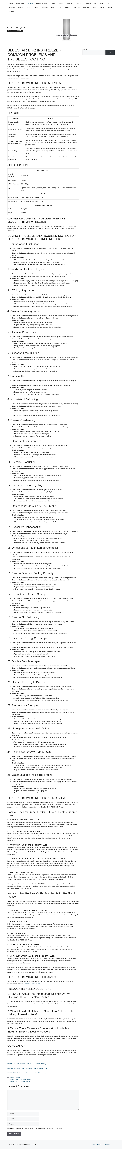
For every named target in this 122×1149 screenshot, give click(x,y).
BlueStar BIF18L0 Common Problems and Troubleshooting (26, 1064)
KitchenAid (45, 7)
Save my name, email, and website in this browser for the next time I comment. (35, 1128)
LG (108, 3)
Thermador (86, 7)
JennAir (35, 7)
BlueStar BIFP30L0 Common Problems (20, 1081)
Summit (102, 7)
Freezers (30, 3)
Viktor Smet (10, 28)
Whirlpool (69, 3)
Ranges (61, 3)
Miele (94, 7)
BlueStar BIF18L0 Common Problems (20, 1079)
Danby (28, 7)
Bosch (110, 7)
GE (95, 3)
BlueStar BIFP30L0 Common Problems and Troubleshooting (27, 1068)
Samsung (78, 3)
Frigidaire (12, 7)
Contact (11, 11)
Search (84, 49)
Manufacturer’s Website (32, 984)
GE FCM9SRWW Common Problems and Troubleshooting (26, 1073)
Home (11, 3)
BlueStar (11, 30)
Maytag (102, 3)
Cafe (52, 7)
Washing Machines (41, 3)
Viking (59, 7)
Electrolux (88, 3)
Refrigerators (20, 3)
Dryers (53, 3)
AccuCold (76, 7)
